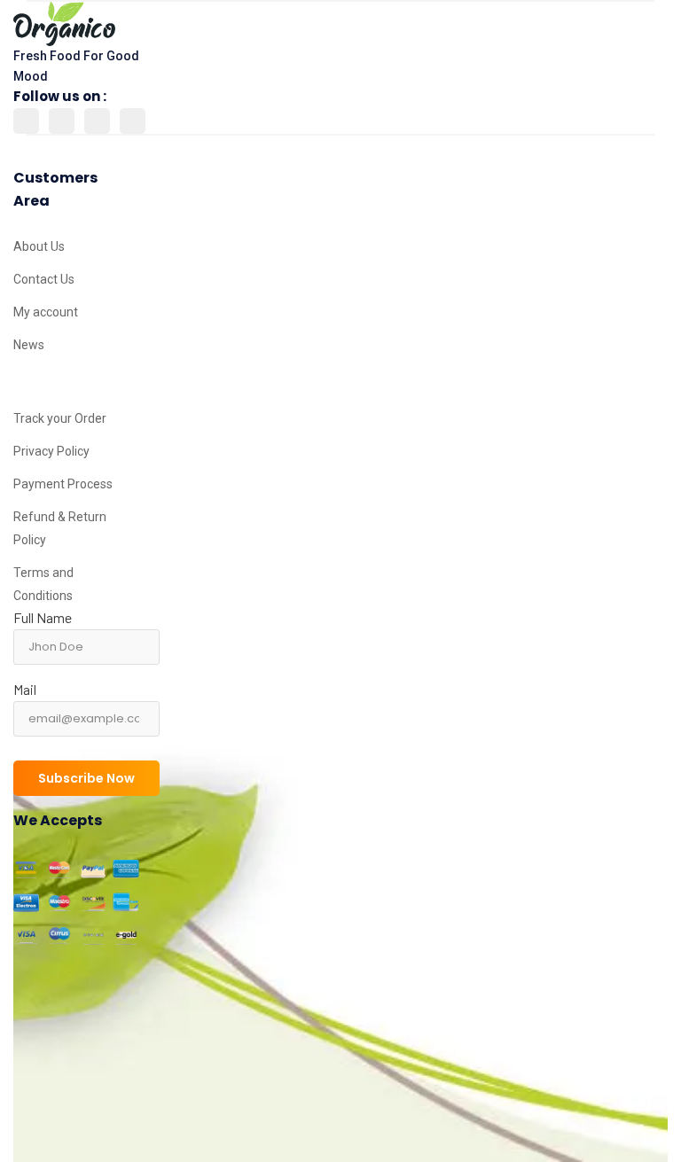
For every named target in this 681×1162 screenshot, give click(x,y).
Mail (24, 689)
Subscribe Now (86, 778)
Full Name (42, 617)
